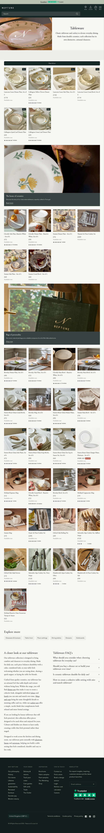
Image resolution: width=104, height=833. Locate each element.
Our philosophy (13, 771)
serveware (16, 743)
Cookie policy (67, 816)
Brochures (42, 771)
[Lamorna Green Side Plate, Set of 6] (64, 78)
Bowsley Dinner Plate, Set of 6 (13, 372)
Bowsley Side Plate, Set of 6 (37, 372)
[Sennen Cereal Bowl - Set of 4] (40, 260)
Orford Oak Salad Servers (12, 573)
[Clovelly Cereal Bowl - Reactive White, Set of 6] (40, 479)
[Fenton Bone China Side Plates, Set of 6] (15, 439)
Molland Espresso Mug (11, 493)
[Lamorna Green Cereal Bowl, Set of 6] (88, 78)
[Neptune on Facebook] (85, 817)
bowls (6, 696)
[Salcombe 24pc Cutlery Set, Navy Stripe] (40, 559)
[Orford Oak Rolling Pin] (64, 519)
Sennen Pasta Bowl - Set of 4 (86, 413)
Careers (57, 793)
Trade (25, 790)
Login (56, 784)
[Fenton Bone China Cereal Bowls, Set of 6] (15, 399)
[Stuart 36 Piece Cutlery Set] (40, 519)
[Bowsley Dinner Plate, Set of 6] (15, 359)
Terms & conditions (53, 816)
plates (33, 693)
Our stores (12, 777)
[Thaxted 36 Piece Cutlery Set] (88, 220)
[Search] (77, 13)
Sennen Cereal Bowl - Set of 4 (38, 274)
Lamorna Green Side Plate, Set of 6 (64, 92)
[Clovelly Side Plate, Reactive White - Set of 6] (15, 220)
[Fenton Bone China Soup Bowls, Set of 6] (40, 439)
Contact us (58, 771)
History (10, 774)
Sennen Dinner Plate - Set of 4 (62, 234)
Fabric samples (44, 774)
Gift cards (26, 787)
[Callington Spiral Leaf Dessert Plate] (15, 119)
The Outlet (27, 793)
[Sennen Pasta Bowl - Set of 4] (88, 399)
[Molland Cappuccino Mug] (88, 479)
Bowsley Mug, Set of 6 (36, 413)
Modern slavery (13, 799)
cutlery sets (34, 703)
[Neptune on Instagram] (94, 817)
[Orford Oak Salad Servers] (15, 559)
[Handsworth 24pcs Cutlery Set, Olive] (64, 559)
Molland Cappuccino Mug (85, 493)
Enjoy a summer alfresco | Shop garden (52, 2)
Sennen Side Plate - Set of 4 (12, 274)
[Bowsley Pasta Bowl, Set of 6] (88, 359)
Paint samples (43, 777)
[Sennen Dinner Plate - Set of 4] (64, 220)
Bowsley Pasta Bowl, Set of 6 (86, 372)
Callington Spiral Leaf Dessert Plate (15, 132)
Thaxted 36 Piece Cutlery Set (86, 234)
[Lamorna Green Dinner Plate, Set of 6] (15, 78)
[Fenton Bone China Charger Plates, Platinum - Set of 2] (88, 439)
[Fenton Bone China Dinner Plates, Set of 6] (64, 399)
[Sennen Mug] (15, 519)
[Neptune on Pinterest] (90, 817)
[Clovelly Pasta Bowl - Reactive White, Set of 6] (64, 359)
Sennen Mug (8, 533)
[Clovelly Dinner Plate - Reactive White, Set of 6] (40, 220)
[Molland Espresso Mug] (15, 479)
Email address (75, 782)
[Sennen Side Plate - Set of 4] (15, 260)
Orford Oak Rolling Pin (60, 533)
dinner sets (12, 689)
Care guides (27, 784)
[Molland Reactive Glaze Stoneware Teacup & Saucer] (15, 599)
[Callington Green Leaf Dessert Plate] (40, 119)
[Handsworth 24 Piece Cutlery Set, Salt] (88, 559)
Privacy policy (78, 816)
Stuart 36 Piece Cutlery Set (37, 533)
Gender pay (12, 796)
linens (6, 743)
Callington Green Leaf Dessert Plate (40, 132)
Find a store (58, 774)
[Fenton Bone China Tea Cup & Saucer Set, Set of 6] (64, 439)
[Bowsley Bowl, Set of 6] (64, 479)
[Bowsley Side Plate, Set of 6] (40, 359)
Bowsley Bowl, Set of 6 (60, 493)
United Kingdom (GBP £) (18, 816)
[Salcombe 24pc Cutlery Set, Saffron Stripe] (88, 519)
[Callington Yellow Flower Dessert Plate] (40, 78)
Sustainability (12, 787)
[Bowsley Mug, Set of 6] (40, 399)
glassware (38, 740)
